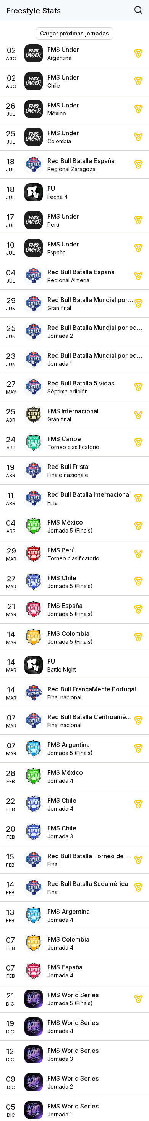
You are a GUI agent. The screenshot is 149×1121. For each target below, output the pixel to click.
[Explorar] (138, 10)
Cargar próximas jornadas (74, 33)
